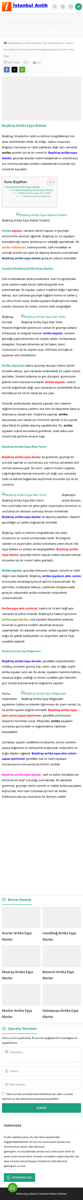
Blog (6, 56)
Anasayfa (31, 29)
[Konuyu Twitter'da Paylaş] (14, 70)
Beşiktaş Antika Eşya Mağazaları (37, 196)
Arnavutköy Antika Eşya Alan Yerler (22, 49)
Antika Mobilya (48, 29)
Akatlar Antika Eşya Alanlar (17, 1013)
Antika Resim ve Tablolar (60, 43)
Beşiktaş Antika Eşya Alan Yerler (57, 49)
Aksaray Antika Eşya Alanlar (17, 975)
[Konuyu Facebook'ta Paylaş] (7, 70)
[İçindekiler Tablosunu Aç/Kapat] (49, 182)
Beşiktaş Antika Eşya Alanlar (23, 186)
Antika (6, 230)
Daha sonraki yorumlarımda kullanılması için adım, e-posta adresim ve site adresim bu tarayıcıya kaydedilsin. (37, 1096)
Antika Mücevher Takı (36, 43)
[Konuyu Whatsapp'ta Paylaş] (22, 70)
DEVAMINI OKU (22, 1177)
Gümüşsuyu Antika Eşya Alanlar (60, 1013)
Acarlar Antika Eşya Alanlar (17, 936)
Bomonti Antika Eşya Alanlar (58, 975)
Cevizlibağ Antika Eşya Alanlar (59, 936)
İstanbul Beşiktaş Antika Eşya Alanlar (33, 190)
